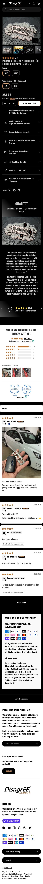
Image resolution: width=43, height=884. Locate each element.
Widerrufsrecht (28, 874)
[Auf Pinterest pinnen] (19, 190)
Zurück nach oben (21, 698)
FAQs (21, 876)
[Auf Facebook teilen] (14, 190)
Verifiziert (20, 397)
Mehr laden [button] (21, 602)
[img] (7, 417)
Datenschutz (14, 876)
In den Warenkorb (29, 103)
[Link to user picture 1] (21, 452)
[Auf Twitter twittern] (9, 190)
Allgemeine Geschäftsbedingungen (12, 874)
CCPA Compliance (7, 878)
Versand (12, 98)
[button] (39, 3)
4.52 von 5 (28, 338)
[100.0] (14, 389)
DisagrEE (9, 868)
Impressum (5, 876)
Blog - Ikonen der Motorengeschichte (12, 872)
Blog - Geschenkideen (20, 878)
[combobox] (21, 9)
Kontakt (9, 771)
